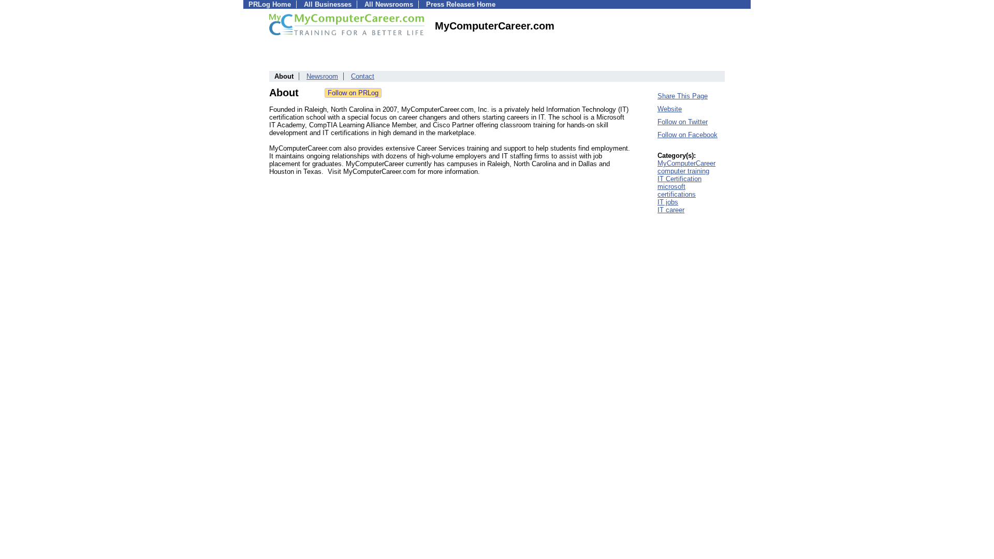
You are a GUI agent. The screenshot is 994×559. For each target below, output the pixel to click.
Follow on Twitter (682, 122)
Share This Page (682, 96)
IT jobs (667, 202)
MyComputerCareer (686, 163)
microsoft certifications (676, 190)
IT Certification (679, 179)
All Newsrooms (388, 4)
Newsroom (322, 76)
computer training (683, 171)
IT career (670, 210)
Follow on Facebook (687, 135)
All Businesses (328, 4)
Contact (362, 76)
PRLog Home (269, 4)
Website (669, 109)
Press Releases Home (460, 4)
